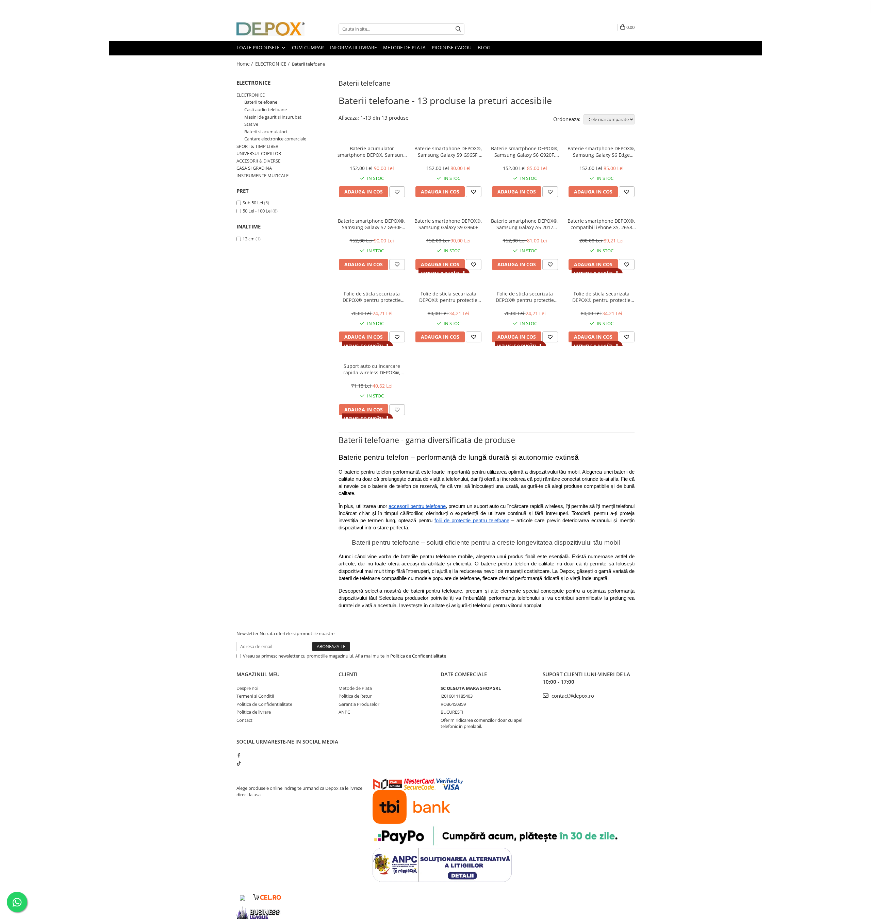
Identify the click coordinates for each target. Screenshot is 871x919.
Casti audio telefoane (265, 109)
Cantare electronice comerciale (275, 139)
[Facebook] (238, 755)
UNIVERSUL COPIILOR (258, 153)
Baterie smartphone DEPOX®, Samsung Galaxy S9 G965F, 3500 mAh (448, 151)
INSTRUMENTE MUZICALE (262, 175)
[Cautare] (458, 29)
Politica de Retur (355, 696)
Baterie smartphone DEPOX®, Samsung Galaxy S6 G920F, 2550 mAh (525, 151)
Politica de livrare (253, 712)
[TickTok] (238, 763)
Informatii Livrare (353, 47)
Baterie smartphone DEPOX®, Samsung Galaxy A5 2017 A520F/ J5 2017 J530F (525, 224)
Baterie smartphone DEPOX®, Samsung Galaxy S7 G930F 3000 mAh (372, 224)
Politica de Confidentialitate (418, 656)
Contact (244, 720)
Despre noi (247, 688)
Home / (245, 64)
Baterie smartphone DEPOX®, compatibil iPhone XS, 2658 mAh (601, 224)
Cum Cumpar (308, 47)
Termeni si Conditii (255, 696)
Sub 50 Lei (253, 203)
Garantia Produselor (359, 704)
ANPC (344, 712)
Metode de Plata (404, 47)
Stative (251, 124)
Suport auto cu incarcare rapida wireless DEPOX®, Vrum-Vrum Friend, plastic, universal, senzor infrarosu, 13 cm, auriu (372, 369)
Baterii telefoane (260, 102)
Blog (484, 47)
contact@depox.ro (572, 695)
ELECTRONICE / (273, 64)
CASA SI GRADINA (254, 168)
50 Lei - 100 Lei (257, 211)
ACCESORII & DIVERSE (258, 161)
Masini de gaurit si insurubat (272, 117)
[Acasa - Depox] (270, 29)
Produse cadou (452, 47)
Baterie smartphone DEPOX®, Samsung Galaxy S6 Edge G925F (601, 151)
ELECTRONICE (253, 82)
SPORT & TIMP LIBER (257, 146)
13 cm (248, 239)
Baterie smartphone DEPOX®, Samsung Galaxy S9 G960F (448, 224)
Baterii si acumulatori (265, 132)
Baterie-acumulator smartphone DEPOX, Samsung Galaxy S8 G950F (372, 151)
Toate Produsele (258, 47)
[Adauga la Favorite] (397, 191)
